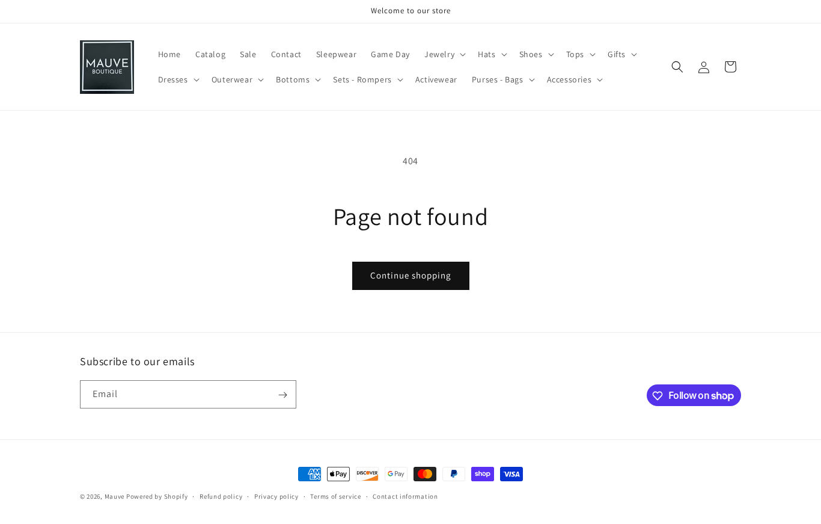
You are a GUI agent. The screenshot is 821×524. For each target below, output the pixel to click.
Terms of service (335, 496)
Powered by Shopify (157, 496)
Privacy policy (276, 496)
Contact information (405, 496)
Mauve (115, 496)
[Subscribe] (282, 395)
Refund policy (221, 496)
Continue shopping (410, 275)
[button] (444, 54)
